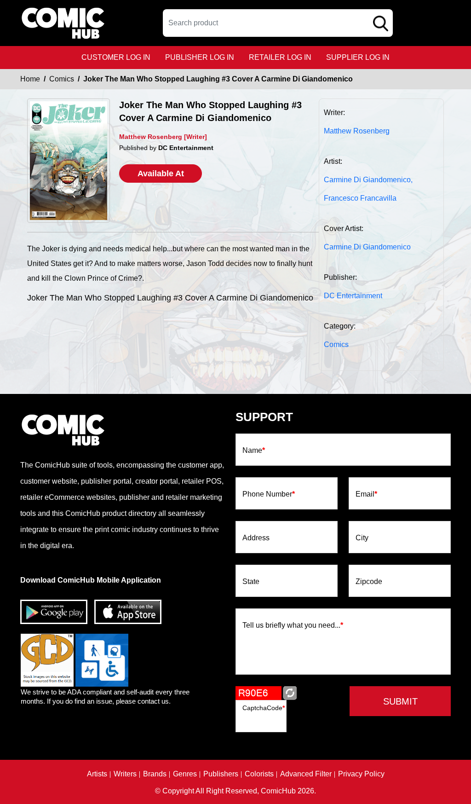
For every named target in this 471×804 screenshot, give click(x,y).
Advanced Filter (306, 774)
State (250, 581)
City (362, 538)
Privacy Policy (361, 774)
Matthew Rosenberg (357, 131)
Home (30, 79)
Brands (155, 774)
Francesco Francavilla (360, 198)
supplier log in (358, 57)
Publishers (220, 774)
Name (253, 450)
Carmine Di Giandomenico (367, 247)
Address (256, 538)
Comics (61, 79)
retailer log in (280, 57)
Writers (125, 774)
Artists (97, 774)
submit (400, 701)
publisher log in (199, 57)
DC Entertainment (353, 296)
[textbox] (278, 23)
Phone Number (268, 494)
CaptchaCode (263, 708)
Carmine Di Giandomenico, (368, 180)
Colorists (259, 774)
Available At (161, 173)
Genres (185, 774)
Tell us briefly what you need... (292, 625)
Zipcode (369, 581)
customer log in (115, 57)
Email (366, 494)
